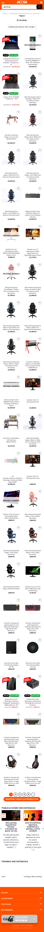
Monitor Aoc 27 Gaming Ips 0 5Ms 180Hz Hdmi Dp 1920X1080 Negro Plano (32, 252)
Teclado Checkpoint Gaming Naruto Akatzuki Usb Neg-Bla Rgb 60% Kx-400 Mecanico (33, 741)
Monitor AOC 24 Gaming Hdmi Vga (32, 477)
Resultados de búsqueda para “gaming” (25, 14)
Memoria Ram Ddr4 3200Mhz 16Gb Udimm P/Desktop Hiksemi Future (11, 403)
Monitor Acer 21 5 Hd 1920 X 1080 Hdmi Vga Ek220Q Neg (33, 589)
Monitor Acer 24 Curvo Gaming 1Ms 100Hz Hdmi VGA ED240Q (11, 516)
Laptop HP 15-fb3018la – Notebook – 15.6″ (11, 98)
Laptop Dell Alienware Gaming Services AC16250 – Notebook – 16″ (11, 62)
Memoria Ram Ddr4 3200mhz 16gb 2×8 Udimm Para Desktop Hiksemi (33, 214)
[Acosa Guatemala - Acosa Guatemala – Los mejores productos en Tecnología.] (22, 2)
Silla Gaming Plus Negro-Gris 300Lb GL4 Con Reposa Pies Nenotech (33, 176)
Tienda (5, 14)
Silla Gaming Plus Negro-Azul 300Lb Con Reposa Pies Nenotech (11, 213)
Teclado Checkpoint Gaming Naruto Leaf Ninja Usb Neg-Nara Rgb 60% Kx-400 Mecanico (11, 741)
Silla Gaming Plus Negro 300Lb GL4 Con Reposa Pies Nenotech (11, 175)
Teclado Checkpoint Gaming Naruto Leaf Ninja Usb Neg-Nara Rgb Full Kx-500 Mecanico (11, 627)
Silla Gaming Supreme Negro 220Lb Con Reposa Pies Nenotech (32, 328)
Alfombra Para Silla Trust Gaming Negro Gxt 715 (11, 665)
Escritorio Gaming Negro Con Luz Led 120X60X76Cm (11, 137)
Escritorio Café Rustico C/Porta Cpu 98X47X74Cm (11, 440)
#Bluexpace (28, 928)
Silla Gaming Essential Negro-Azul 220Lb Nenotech (11, 553)
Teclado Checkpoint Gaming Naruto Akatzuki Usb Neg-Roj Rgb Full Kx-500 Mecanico (33, 627)
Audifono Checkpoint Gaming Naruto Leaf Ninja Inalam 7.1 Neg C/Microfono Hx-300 (11, 780)
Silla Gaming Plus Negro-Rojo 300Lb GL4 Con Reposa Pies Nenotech (33, 138)
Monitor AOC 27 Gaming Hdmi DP (33, 401)
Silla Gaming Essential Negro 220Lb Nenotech (11, 588)
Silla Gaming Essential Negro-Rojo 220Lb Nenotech (33, 553)
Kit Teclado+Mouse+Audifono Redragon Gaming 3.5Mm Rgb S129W (13, 479)
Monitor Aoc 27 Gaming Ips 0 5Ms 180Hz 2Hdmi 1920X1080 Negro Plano (11, 252)
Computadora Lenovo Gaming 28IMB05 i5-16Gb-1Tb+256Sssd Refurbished (33, 62)
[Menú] (3, 3)
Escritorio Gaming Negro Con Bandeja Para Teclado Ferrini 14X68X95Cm (32, 365)
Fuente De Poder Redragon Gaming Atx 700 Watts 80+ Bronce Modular (33, 702)
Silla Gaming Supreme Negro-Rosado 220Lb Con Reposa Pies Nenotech (33, 290)
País (39, 922)
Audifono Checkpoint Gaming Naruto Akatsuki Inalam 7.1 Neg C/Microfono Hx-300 (32, 780)
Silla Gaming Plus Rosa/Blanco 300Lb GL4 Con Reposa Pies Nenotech (11, 290)
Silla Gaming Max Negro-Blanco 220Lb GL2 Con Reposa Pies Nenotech (33, 441)
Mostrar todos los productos (22, 799)
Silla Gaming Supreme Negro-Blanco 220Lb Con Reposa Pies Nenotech (11, 365)
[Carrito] (41, 2)
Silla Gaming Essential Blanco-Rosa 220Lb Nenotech (33, 516)
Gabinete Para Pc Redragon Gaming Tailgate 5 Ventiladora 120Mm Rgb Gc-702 (11, 702)
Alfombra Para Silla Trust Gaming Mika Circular (33, 665)
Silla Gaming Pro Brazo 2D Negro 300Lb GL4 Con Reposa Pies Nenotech (32, 100)
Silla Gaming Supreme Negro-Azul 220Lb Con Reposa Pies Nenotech (11, 328)
